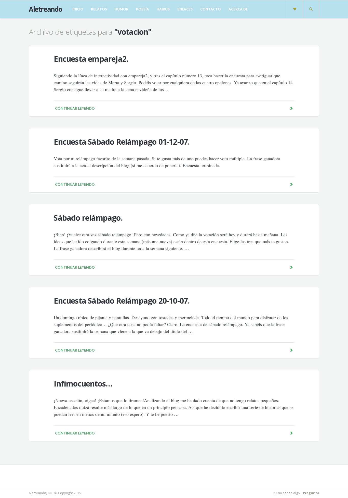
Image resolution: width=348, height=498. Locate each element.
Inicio (77, 9)
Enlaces (185, 9)
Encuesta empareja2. (91, 59)
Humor (121, 9)
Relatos (99, 9)
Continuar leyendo (75, 108)
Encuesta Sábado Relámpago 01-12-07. (122, 141)
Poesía (142, 9)
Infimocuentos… (83, 383)
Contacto (210, 9)
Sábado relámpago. (88, 218)
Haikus (163, 9)
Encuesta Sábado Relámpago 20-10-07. (122, 300)
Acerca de (238, 9)
